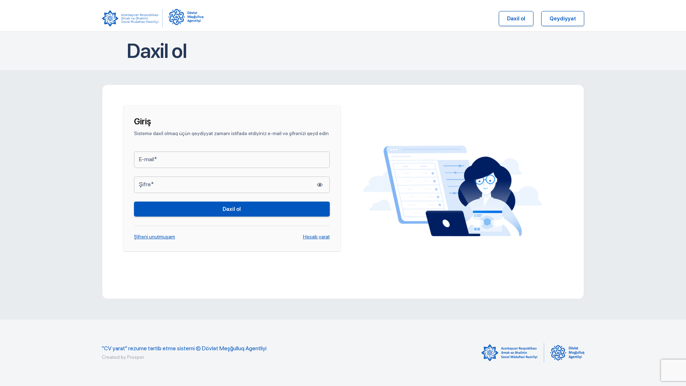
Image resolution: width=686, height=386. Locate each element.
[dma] (186, 18)
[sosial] (132, 18)
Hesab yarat (316, 236)
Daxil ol (516, 18)
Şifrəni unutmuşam (154, 236)
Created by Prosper (123, 357)
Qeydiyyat (563, 18)
